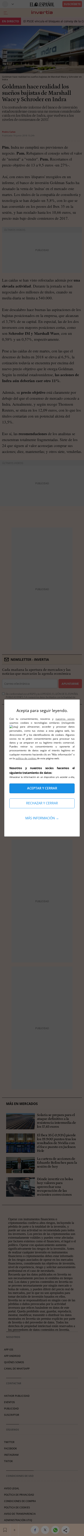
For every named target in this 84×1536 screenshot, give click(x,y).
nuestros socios (65, 719)
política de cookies (26, 758)
